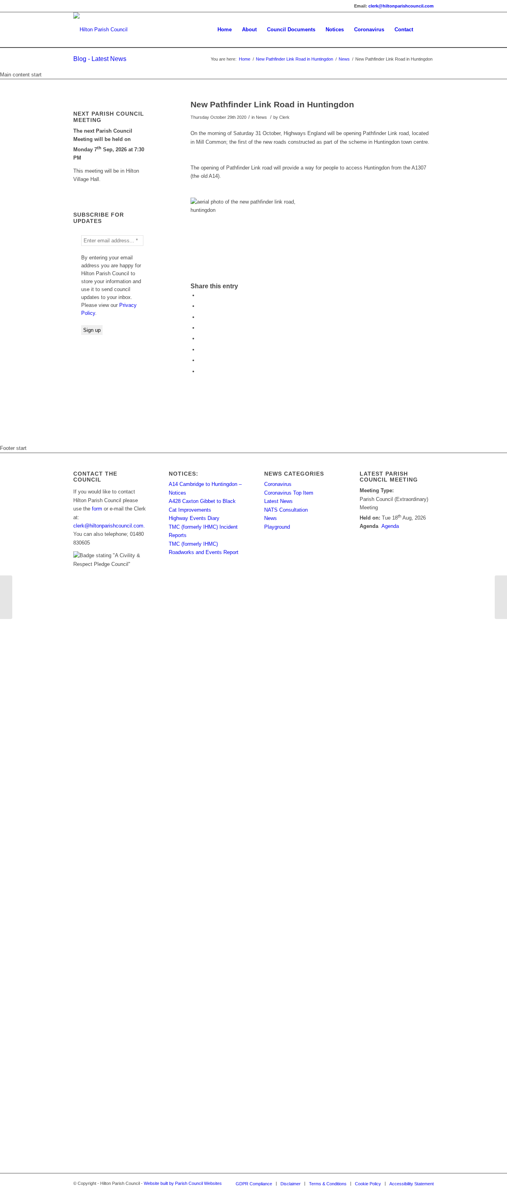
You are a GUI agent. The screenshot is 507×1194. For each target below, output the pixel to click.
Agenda (390, 526)
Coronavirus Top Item (288, 493)
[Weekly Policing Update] (6, 597)
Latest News (278, 501)
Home (244, 59)
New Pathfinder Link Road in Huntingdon (294, 59)
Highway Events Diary (194, 518)
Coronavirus (278, 484)
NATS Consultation (286, 510)
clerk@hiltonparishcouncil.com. (109, 526)
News (344, 59)
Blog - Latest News (99, 58)
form (97, 509)
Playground (277, 527)
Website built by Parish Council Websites (183, 1183)
